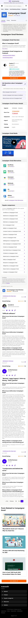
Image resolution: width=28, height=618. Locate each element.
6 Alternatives (15, 200)
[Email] (12, 310)
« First (6, 501)
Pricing (8, 20)
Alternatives (13, 20)
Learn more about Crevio (16, 75)
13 (19, 501)
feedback (8, 283)
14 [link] (21, 501)
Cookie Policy (3, 611)
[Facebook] (16, 615)
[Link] (15, 310)
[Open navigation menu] (26, 6)
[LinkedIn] (9, 310)
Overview (3, 20)
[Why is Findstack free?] (26, 20)
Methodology (5, 31)
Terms (8, 611)
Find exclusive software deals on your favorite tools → (14, 2)
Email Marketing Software (8, 57)
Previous (12, 501)
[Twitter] (7, 310)
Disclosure (3, 612)
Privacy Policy (13, 611)
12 (16, 501)
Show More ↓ (5, 48)
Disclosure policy (19, 30)
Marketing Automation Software (9, 55)
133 (17, 15)
